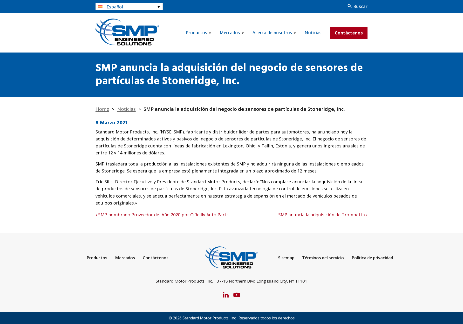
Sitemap (286, 257)
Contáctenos (349, 33)
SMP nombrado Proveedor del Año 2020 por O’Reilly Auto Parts (163, 215)
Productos (196, 32)
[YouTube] (236, 295)
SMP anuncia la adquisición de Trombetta (322, 215)
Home (102, 109)
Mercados (230, 32)
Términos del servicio (323, 257)
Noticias (313, 32)
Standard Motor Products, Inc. (210, 318)
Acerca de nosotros (272, 32)
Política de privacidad (372, 257)
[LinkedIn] (226, 295)
